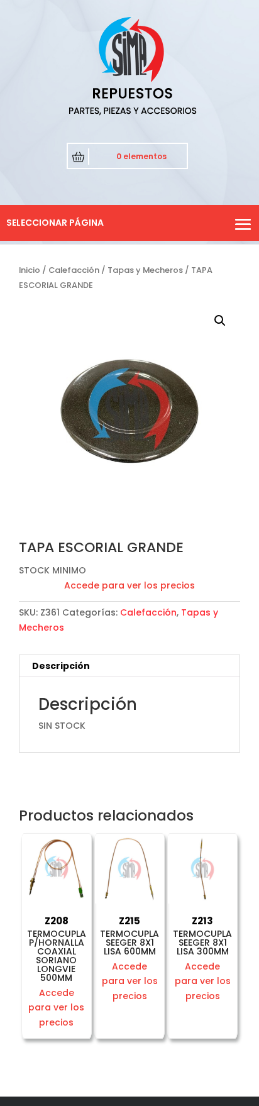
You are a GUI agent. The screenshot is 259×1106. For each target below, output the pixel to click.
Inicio (29, 270)
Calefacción (73, 270)
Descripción (61, 666)
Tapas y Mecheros (145, 270)
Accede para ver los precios (129, 585)
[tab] (129, 666)
